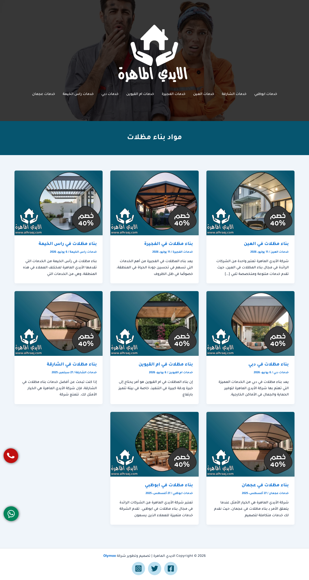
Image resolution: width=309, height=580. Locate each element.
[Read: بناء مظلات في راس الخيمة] (58, 203)
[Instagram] (138, 568)
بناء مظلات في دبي (268, 364)
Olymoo (109, 556)
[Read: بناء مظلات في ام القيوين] (154, 324)
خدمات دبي (110, 94)
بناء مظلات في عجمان (265, 485)
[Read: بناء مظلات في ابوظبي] (154, 444)
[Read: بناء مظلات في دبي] (250, 324)
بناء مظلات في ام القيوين (166, 364)
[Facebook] (170, 568)
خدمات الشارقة (234, 94)
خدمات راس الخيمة (78, 94)
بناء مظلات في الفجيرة (168, 244)
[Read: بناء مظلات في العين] (250, 203)
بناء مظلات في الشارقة (72, 364)
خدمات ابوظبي (265, 94)
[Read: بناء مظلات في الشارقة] (58, 324)
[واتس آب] (11, 513)
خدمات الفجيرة (173, 94)
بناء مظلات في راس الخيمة (68, 244)
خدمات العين (203, 94)
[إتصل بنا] (10, 455)
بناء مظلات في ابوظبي (169, 485)
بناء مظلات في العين (266, 244)
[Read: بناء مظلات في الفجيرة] (154, 203)
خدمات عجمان (43, 94)
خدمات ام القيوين (140, 94)
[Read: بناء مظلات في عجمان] (250, 444)
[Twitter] (154, 568)
